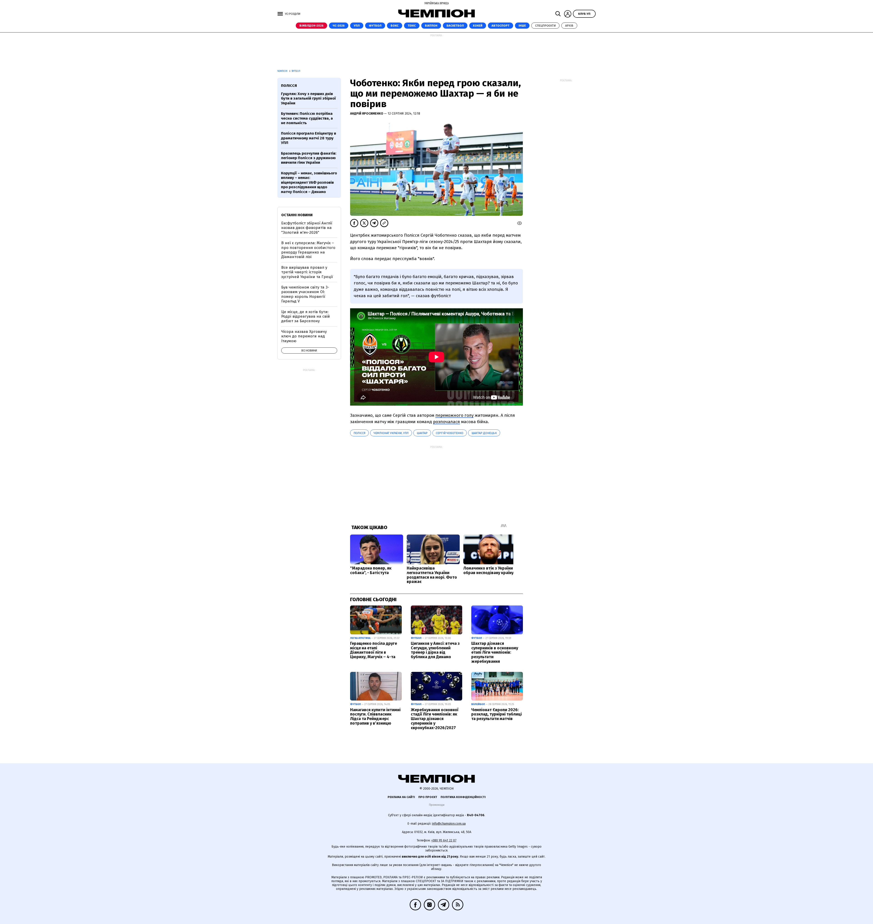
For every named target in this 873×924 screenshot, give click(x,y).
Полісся (359, 433)
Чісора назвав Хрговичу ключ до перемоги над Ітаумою (304, 336)
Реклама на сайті (401, 797)
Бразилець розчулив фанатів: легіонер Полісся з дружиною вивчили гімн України (308, 158)
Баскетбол (455, 25)
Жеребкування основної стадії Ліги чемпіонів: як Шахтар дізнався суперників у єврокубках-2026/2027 (434, 718)
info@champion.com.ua (449, 824)
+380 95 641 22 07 (444, 840)
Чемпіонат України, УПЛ (391, 433)
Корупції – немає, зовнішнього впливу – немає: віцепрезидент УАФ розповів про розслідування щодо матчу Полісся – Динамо (309, 182)
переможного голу (454, 415)
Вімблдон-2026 (311, 25)
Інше (522, 25)
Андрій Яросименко (367, 114)
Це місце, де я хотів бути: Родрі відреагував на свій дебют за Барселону (305, 316)
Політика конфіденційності (463, 797)
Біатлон (431, 25)
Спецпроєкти (545, 25)
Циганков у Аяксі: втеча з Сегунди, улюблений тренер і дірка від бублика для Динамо (435, 650)
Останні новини (297, 215)
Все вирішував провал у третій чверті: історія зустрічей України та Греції (307, 272)
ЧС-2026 (339, 25)
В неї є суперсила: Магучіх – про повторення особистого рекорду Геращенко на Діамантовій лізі (308, 250)
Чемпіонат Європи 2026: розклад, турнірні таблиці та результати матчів (496, 714)
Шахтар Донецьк (484, 433)
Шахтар (422, 433)
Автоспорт (500, 25)
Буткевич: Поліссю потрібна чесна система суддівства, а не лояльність (307, 118)
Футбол (375, 25)
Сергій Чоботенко (449, 433)
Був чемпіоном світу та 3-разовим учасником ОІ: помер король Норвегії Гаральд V (305, 294)
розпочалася (446, 421)
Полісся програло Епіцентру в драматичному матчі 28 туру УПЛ (308, 138)
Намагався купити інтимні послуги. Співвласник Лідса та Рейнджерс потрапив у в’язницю (375, 716)
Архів (569, 25)
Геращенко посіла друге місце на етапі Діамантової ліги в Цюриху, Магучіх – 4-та (373, 650)
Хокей (477, 25)
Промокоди (436, 804)
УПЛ (357, 25)
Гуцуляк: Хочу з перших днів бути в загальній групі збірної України (308, 98)
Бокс (395, 25)
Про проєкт (427, 797)
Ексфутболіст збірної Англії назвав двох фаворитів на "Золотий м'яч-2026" (306, 228)
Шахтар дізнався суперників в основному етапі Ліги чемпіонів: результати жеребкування (494, 652)
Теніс (412, 25)
